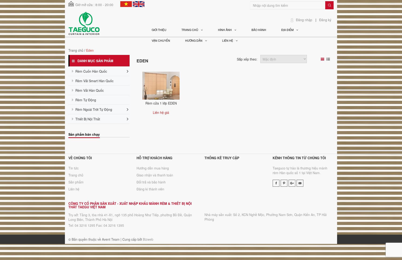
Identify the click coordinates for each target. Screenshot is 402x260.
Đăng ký (325, 19)
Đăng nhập (304, 19)
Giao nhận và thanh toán (155, 175)
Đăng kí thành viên (150, 189)
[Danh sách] (328, 59)
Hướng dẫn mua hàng (153, 168)
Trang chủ (75, 50)
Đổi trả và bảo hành (151, 182)
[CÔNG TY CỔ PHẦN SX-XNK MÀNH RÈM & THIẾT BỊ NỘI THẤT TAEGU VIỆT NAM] (84, 22)
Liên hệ (73, 189)
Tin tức (73, 168)
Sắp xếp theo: (247, 59)
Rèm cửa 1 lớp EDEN (161, 103)
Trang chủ (75, 175)
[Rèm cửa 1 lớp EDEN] (161, 85)
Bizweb (148, 239)
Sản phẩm (76, 182)
